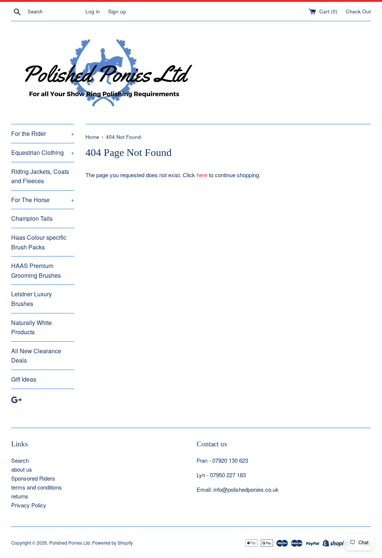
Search (20, 460)
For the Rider (42, 133)
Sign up (117, 11)
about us (21, 469)
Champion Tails (32, 218)
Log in (92, 11)
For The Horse (42, 199)
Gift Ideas (23, 379)
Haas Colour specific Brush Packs (38, 242)
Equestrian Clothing (42, 152)
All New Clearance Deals (36, 356)
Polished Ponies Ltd (69, 542)
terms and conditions (36, 487)
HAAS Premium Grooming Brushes (36, 270)
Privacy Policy (28, 505)
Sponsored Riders (33, 478)
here (202, 175)
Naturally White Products (31, 327)
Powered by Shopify (112, 542)
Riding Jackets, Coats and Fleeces (40, 176)
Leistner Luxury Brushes (31, 299)
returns (19, 496)
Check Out (358, 11)
